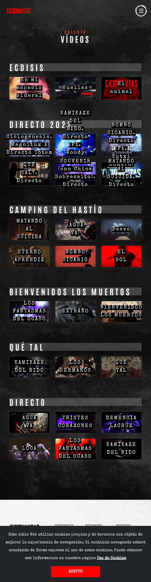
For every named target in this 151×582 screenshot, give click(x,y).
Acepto (76, 572)
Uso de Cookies (111, 558)
